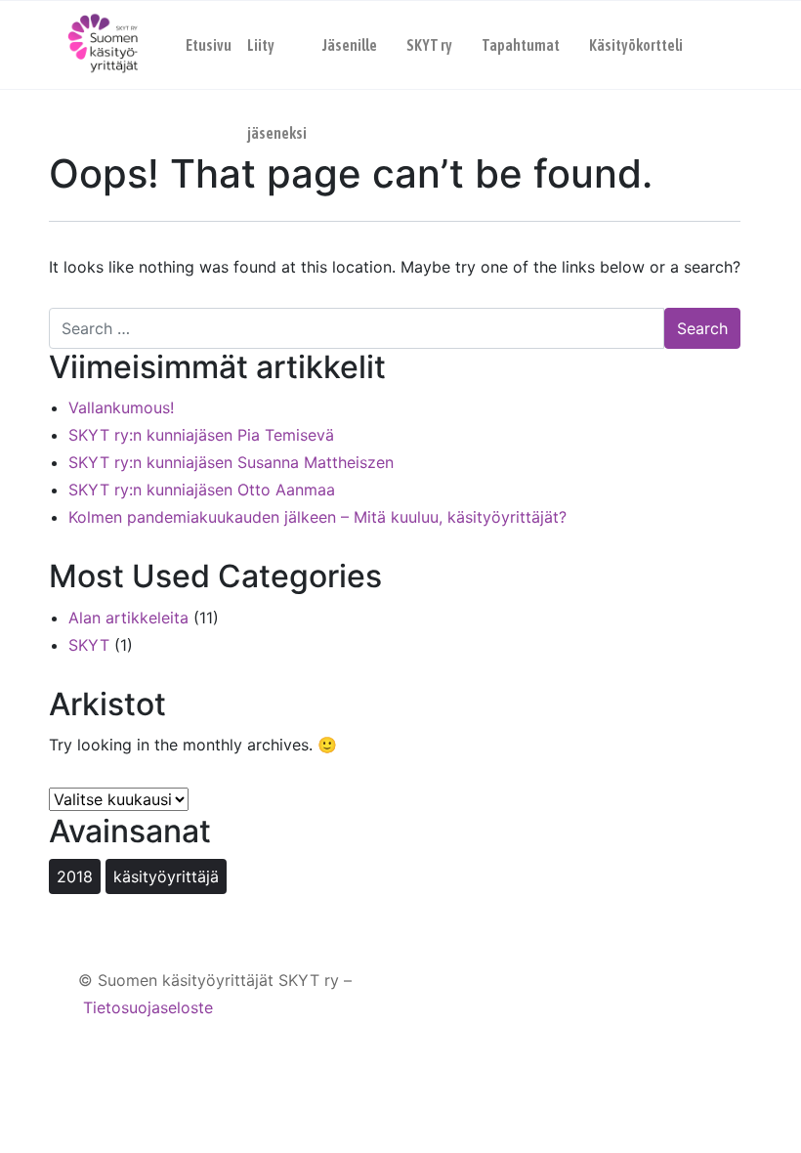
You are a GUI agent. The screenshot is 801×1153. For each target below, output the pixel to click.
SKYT (88, 645)
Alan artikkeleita (128, 617)
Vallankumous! (121, 407)
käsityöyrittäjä (166, 876)
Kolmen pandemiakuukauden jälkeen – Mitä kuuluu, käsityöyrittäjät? (317, 517)
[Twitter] (706, 994)
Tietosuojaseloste (148, 1007)
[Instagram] (668, 994)
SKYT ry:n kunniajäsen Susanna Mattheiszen (231, 462)
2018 (75, 876)
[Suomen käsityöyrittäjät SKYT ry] (103, 45)
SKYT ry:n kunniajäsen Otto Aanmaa (201, 489)
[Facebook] (631, 994)
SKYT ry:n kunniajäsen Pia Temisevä (201, 435)
